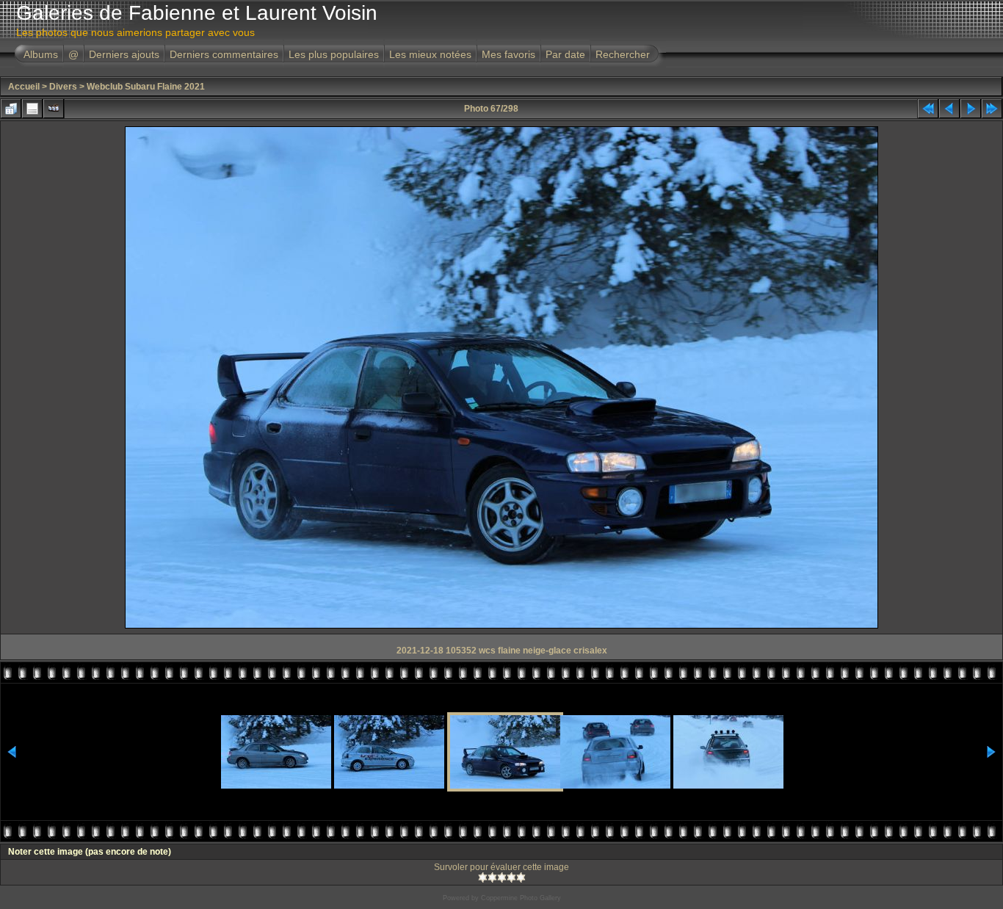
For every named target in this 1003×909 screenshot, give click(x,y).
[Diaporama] (53, 108)
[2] (492, 877)
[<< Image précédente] (949, 108)
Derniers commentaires (224, 54)
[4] (511, 877)
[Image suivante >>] (970, 108)
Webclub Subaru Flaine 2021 (146, 87)
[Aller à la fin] (992, 108)
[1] (483, 877)
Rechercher (622, 54)
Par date (565, 54)
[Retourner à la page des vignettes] (11, 108)
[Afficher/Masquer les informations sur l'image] (32, 108)
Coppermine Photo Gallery (521, 898)
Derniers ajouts (124, 54)
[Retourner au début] (928, 108)
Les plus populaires (334, 54)
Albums (40, 54)
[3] (502, 877)
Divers (63, 87)
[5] (521, 877)
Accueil (24, 87)
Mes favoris (508, 54)
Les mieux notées (430, 54)
